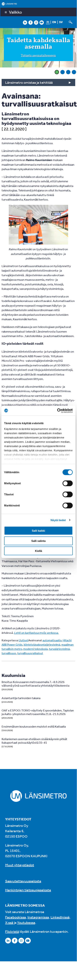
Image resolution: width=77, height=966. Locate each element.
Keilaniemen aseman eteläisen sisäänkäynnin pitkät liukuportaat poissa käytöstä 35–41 (34, 740)
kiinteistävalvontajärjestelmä (42, 644)
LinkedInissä (60, 917)
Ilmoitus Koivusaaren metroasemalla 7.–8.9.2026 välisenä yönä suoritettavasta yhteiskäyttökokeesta (35, 683)
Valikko (15, 11)
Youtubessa (26, 922)
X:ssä (9, 922)
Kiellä (38, 550)
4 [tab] (74, 72)
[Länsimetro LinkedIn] (25, 22)
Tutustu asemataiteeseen (38, 55)
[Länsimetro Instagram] (36, 22)
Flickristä (12, 931)
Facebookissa (15, 917)
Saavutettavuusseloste (23, 881)
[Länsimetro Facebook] (30, 22)
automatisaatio (52, 640)
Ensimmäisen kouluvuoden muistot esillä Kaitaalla (34, 726)
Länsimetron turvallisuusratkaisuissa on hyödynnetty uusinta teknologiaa (36, 118)
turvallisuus (9, 653)
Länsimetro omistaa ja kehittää (29, 82)
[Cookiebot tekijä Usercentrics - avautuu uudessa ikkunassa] (57, 410)
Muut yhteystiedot (19, 865)
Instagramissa (38, 917)
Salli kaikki (38, 530)
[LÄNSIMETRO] (38, 3)
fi (48, 22)
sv (61, 22)
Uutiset (23, 640)
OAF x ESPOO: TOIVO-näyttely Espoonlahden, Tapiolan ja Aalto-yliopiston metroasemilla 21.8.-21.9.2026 (38, 712)
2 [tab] (62, 72)
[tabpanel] (38, 48)
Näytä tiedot (58, 519)
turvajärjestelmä (59, 649)
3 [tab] (68, 72)
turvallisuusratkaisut (30, 653)
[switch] (68, 483)
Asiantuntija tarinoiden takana (21, 698)
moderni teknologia (35, 649)
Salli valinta (38, 540)
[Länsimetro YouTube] (41, 22)
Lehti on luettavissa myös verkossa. (36, 633)
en (54, 22)
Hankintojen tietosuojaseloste (28, 890)
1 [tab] (57, 72)
